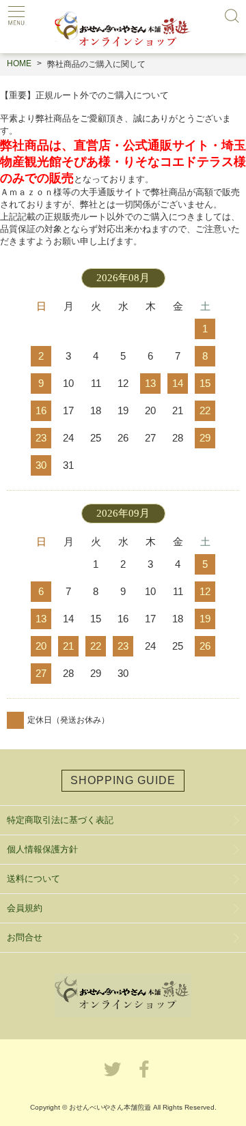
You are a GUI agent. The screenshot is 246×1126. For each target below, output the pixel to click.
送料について (33, 879)
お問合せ (24, 937)
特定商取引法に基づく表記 (60, 820)
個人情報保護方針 (42, 849)
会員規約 (24, 908)
